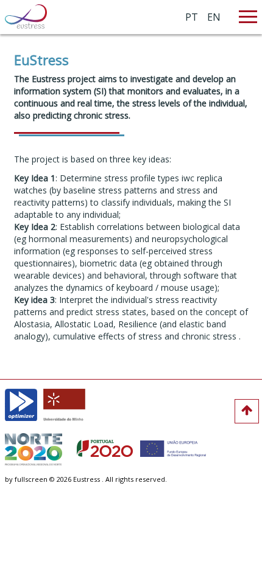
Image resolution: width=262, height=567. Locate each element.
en (214, 17)
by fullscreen (26, 479)
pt (191, 17)
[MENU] (248, 16)
